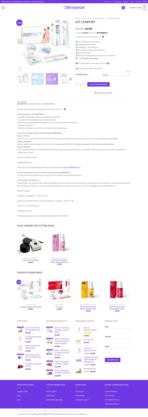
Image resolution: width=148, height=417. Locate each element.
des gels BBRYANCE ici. (72, 167)
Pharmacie (108, 1)
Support (126, 1)
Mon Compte (51, 391)
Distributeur (80, 395)
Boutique (87, 18)
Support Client (22, 391)
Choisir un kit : (82, 74)
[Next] (69, 43)
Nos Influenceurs (111, 391)
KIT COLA (59, 307)
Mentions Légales (70, 411)
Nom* (107, 327)
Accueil (78, 18)
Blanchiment (98, 18)
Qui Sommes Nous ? (112, 404)
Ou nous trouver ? (82, 400)
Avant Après (117, 1)
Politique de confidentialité (52, 411)
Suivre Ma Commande (54, 400)
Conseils (138, 1)
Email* (107, 346)
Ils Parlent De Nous (112, 400)
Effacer (128, 71)
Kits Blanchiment (113, 18)
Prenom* (108, 337)
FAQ (132, 1)
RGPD (37, 411)
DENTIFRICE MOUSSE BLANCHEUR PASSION (88, 308)
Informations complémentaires (42, 104)
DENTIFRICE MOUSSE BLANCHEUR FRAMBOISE (59, 261)
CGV (19, 400)
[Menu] (3, 8)
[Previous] (21, 43)
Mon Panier (50, 395)
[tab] (22, 104)
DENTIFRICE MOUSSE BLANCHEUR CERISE (117, 308)
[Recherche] (123, 8)
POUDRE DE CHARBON (30, 260)
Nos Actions (109, 395)
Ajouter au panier (98, 84)
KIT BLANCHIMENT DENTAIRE (30, 307)
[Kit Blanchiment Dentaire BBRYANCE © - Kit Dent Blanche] (74, 8)
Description (22, 104)
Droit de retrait (28, 411)
